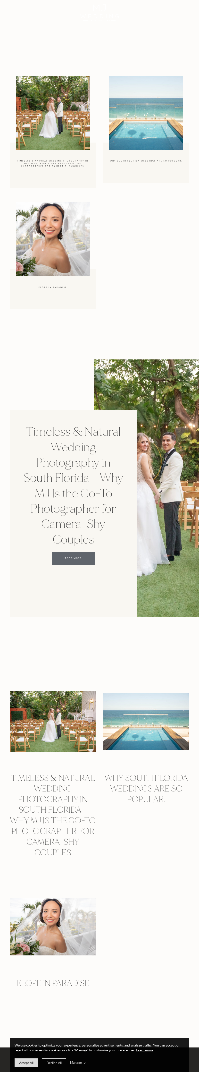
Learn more (144, 1050)
